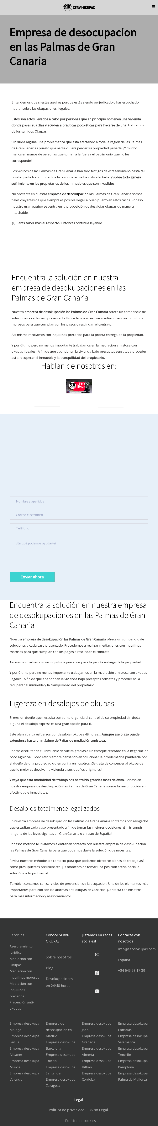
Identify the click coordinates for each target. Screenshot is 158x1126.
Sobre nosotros (59, 957)
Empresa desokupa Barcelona (61, 1045)
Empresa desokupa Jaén (97, 1026)
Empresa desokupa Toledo (61, 1057)
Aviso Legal (98, 1110)
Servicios (17, 935)
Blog (49, 968)
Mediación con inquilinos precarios (21, 989)
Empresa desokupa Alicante (24, 1051)
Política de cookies (80, 1120)
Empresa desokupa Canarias (133, 1026)
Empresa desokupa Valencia (24, 1076)
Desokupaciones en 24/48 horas (59, 982)
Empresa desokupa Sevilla (24, 1039)
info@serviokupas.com (137, 949)
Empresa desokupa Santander (61, 1070)
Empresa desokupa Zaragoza (61, 1082)
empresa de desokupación (68, 194)
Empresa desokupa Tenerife (133, 1051)
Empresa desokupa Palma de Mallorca (133, 1076)
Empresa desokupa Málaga (24, 1026)
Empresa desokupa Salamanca (133, 1039)
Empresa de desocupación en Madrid (59, 1029)
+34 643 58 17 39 (131, 970)
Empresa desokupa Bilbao (97, 1063)
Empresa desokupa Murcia (24, 1063)
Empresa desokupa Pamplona (133, 1063)
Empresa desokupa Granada (97, 1039)
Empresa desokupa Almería (97, 1051)
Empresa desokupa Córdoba (97, 1076)
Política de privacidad (66, 1110)
